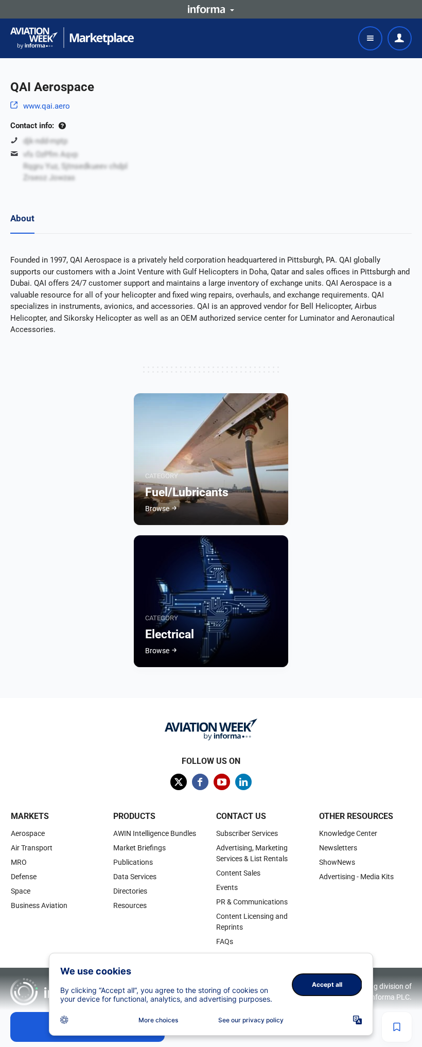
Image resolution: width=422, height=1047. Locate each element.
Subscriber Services (247, 833)
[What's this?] (62, 125)
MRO (19, 862)
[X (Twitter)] (178, 782)
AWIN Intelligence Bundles (154, 833)
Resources (130, 905)
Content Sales (238, 873)
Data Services (134, 876)
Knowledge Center (348, 833)
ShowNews (337, 862)
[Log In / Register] (400, 38)
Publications (133, 862)
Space (20, 891)
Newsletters (338, 848)
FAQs (224, 941)
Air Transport (31, 848)
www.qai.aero (46, 106)
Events (227, 887)
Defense (24, 876)
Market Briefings (139, 848)
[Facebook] (200, 782)
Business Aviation (39, 905)
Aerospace (28, 833)
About (22, 218)
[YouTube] (222, 782)
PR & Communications (252, 902)
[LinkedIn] (243, 782)
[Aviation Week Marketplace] (72, 38)
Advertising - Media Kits (356, 876)
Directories (130, 891)
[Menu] (370, 38)
